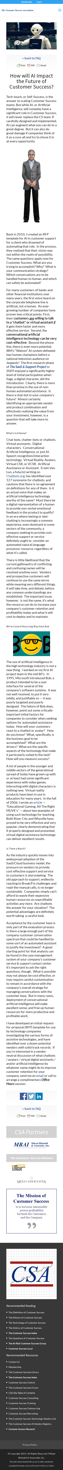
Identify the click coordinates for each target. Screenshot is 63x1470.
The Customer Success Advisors (31, 1158)
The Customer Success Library (24, 1372)
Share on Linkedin (39, 1096)
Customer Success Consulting (23, 1398)
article (37, 802)
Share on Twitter (31, 1096)
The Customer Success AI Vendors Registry (30, 1423)
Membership (26, 2)
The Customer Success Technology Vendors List (32, 1418)
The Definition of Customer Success (26, 1312)
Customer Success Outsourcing (24, 1408)
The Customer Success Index (23, 1333)
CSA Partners (31, 1132)
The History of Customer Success (25, 1328)
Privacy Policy (30, 1444)
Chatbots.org (15, 476)
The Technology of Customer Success (27, 1322)
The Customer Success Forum (23, 1387)
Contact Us (14, 1361)
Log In (39, 2)
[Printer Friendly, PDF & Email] (31, 65)
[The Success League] (18, 1167)
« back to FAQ (31, 58)
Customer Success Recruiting (23, 1413)
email (40, 1075)
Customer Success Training (22, 1403)
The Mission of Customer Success (25, 1317)
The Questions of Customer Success (26, 1338)
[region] (31, 1211)
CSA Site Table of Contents (22, 1392)
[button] (31, 1211)
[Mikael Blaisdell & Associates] (31, 1145)
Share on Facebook (23, 1096)
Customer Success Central (22, 1382)
